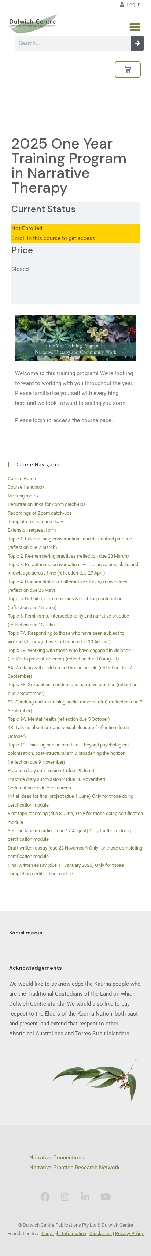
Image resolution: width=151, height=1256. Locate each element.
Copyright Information (63, 1233)
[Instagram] (65, 1197)
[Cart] (128, 69)
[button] (135, 27)
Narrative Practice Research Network (74, 1167)
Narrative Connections (56, 1157)
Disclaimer (100, 1233)
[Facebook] (45, 1197)
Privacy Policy (129, 1233)
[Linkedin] (85, 1197)
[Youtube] (105, 1197)
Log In (132, 4)
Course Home (22, 478)
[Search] (137, 43)
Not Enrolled (26, 228)
